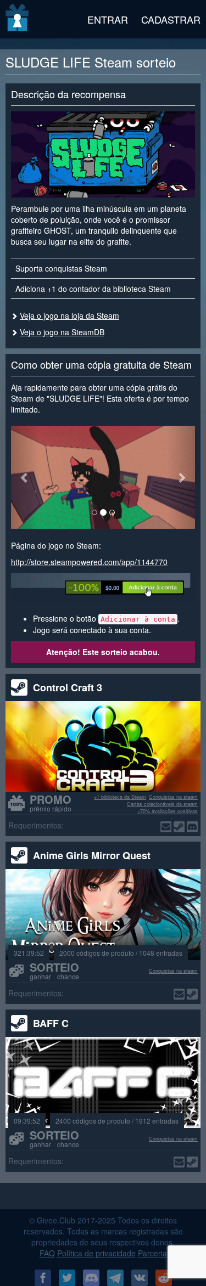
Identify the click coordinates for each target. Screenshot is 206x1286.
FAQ (47, 1253)
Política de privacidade (96, 1253)
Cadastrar (171, 19)
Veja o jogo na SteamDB (62, 331)
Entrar (107, 19)
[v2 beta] (17, 19)
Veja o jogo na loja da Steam (69, 315)
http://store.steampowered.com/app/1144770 (89, 561)
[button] (24, 477)
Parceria (152, 1253)
